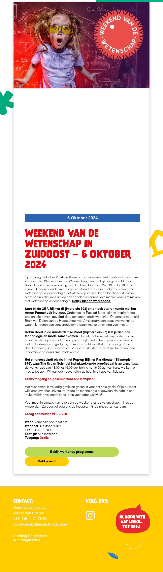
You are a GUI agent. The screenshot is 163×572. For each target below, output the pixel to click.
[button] (82, 218)
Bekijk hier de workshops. (91, 301)
